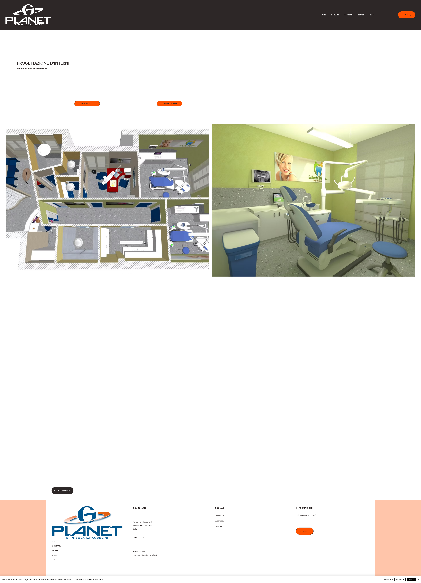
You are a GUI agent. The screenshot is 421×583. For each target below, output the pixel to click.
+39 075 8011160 (140, 551)
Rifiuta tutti (400, 579)
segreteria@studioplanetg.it (145, 555)
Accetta (411, 579)
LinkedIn (218, 526)
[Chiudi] (418, 579)
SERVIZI (55, 555)
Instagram (219, 521)
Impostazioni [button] (388, 579)
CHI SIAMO (56, 546)
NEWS (54, 560)
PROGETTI (56, 550)
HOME (54, 541)
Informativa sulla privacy (95, 579)
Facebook (219, 515)
